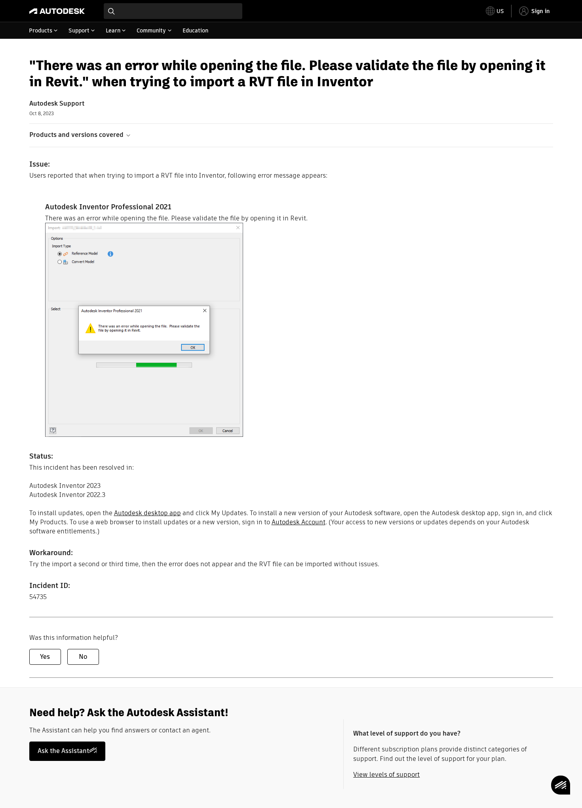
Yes (45, 656)
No (83, 656)
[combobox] (173, 11)
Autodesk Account (298, 522)
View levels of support (386, 774)
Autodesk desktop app (147, 513)
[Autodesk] (57, 11)
